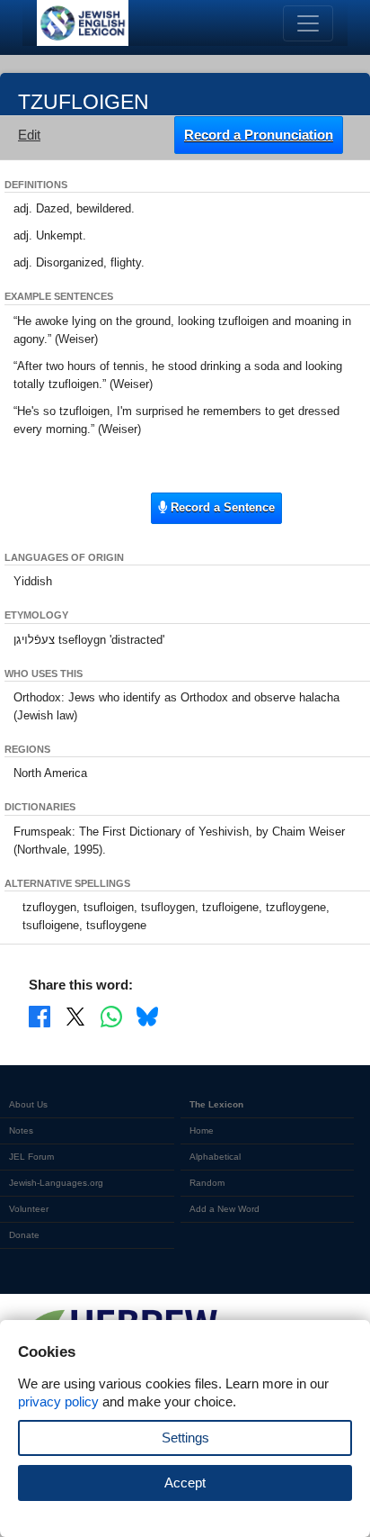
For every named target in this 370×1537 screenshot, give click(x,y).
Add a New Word (224, 1209)
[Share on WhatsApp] (111, 1015)
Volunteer (28, 1209)
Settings (185, 1437)
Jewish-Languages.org (56, 1183)
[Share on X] (75, 1015)
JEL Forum (31, 1157)
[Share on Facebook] (39, 1015)
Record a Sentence (221, 507)
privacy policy (58, 1401)
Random (207, 1183)
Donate (24, 1235)
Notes (21, 1130)
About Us (28, 1104)
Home (201, 1130)
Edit (29, 134)
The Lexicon (216, 1104)
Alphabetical (215, 1157)
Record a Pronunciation (258, 134)
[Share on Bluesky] (147, 1015)
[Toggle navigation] (308, 23)
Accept (185, 1482)
